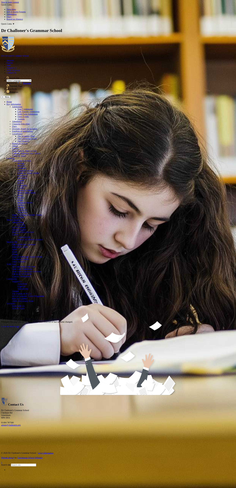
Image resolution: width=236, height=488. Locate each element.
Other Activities (19, 262)
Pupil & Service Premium (23, 232)
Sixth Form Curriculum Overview (26, 271)
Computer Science (25, 171)
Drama (15, 254)
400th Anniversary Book (22, 301)
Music (20, 195)
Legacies (21, 286)
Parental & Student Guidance (30, 239)
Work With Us (18, 306)
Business (21, 166)
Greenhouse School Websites (29, 457)
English (20, 180)
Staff (9, 65)
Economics (22, 175)
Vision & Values (19, 156)
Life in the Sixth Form (21, 274)
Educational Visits (20, 247)
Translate (27, 83)
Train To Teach (13, 70)
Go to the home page (10, 326)
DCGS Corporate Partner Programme (28, 296)
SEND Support (18, 227)
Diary (9, 17)
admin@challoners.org (11, 425)
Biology (20, 163)
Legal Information (45, 453)
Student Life (12, 242)
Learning (10, 158)
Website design (7, 457)
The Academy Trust (26, 136)
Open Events (23, 116)
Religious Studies (25, 202)
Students (10, 60)
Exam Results (18, 217)
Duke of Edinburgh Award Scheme (27, 257)
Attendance (17, 121)
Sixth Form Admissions (27, 114)
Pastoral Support (19, 230)
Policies (15, 148)
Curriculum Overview (21, 161)
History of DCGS (19, 143)
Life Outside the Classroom (24, 244)
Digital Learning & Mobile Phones (27, 215)
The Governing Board (27, 139)
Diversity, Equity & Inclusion (24, 129)
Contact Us (11, 73)
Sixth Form (11, 264)
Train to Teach (18, 308)
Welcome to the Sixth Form (24, 266)
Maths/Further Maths (26, 193)
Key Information (14, 104)
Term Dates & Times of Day (24, 151)
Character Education (21, 124)
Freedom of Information (22, 131)
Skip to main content (10, 2)
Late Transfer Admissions (28, 111)
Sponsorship (22, 289)
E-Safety (21, 225)
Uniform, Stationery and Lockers (26, 153)
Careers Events (23, 237)
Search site (5, 465)
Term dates (11, 9)
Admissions (12, 14)
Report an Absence (15, 19)
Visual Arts (22, 212)
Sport (14, 249)
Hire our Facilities (19, 298)
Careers (15, 234)
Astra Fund (22, 284)
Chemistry (21, 168)
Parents (10, 63)
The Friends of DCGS (21, 294)
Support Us (11, 68)
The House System (20, 259)
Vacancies (11, 303)
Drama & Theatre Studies (28, 173)
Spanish (20, 207)
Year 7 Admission (25, 109)
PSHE (20, 200)
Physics (20, 198)
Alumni (15, 291)
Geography (22, 185)
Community (12, 279)
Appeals (21, 119)
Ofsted (15, 146)
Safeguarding (17, 222)
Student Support (13, 220)
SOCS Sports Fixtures (16, 12)
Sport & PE (22, 210)
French (20, 183)
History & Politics (25, 190)
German (20, 188)
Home (9, 102)
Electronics (22, 178)
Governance (17, 134)
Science (20, 205)
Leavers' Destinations (21, 276)
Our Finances (23, 141)
